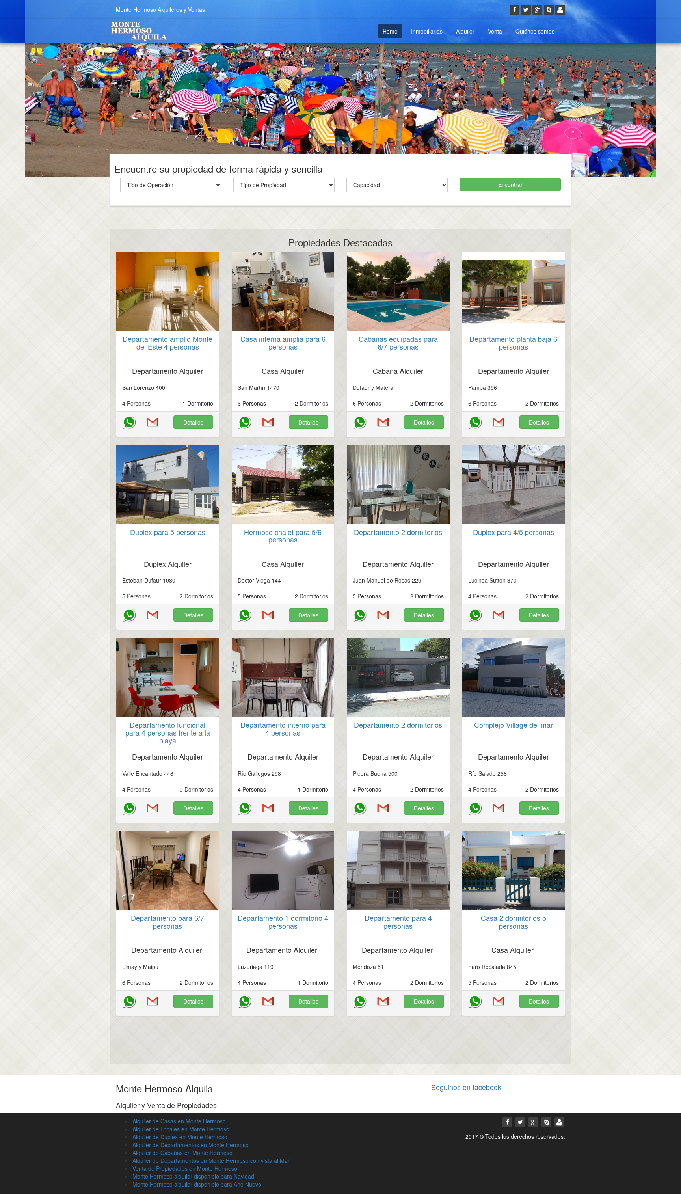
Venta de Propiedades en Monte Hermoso (184, 1168)
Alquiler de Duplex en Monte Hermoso (179, 1137)
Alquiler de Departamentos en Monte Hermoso (190, 1145)
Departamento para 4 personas (398, 922)
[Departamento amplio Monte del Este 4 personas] (167, 291)
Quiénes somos (534, 31)
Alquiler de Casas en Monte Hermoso (179, 1121)
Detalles (193, 422)
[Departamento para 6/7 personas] (167, 870)
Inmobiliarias (427, 31)
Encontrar (510, 184)
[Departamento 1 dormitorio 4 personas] (283, 870)
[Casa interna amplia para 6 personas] (283, 291)
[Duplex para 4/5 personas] (513, 484)
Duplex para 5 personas (167, 532)
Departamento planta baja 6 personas (513, 342)
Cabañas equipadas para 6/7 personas (398, 342)
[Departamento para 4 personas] (398, 870)
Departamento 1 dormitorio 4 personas (283, 922)
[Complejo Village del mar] (513, 677)
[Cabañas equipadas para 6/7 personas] (398, 291)
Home (390, 31)
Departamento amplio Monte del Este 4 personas (167, 342)
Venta (495, 31)
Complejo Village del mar (513, 724)
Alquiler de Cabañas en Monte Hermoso (182, 1153)
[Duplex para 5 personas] (167, 484)
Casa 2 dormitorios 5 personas (513, 922)
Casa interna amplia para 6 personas (283, 342)
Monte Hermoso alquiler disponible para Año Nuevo (196, 1184)
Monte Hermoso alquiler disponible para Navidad (193, 1176)
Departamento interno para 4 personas (283, 728)
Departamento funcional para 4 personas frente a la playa (167, 732)
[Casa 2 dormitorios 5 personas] (513, 870)
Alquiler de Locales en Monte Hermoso (180, 1129)
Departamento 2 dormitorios (398, 532)
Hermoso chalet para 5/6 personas (283, 536)
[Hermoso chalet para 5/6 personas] (283, 484)
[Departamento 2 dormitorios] (398, 484)
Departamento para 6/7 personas (167, 922)
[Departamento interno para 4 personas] (283, 677)
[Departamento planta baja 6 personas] (513, 291)
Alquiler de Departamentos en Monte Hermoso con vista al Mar (211, 1160)
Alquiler (465, 31)
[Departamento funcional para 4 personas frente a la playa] (167, 677)
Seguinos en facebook (466, 1087)
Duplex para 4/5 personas (513, 532)
